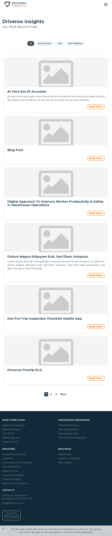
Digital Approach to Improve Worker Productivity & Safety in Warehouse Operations (55, 203)
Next (63, 394)
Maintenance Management (74, 420)
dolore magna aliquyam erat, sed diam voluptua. (48, 256)
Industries (8, 449)
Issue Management (68, 429)
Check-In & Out (10, 442)
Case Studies (64, 454)
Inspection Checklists (69, 458)
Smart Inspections (13, 420)
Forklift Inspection (11, 437)
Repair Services (10, 471)
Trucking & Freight (11, 479)
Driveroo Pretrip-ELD (24, 370)
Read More (96, 106)
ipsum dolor (44, 43)
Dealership (7, 458)
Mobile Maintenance (68, 425)
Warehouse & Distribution (15, 483)
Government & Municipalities (17, 462)
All (30, 43)
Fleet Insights (65, 462)
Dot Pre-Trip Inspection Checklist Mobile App (44, 318)
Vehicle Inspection (11, 429)
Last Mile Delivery (11, 466)
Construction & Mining (13, 454)
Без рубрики (75, 43)
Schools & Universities (13, 475)
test (59, 43)
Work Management (68, 433)
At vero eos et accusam (27, 91)
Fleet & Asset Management (72, 437)
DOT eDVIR (8, 433)
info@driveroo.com (12, 503)
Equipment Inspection (13, 425)
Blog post (15, 150)
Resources (64, 449)
